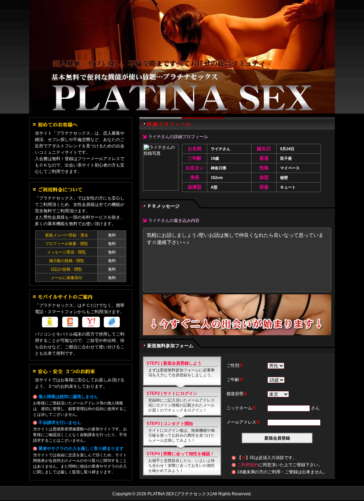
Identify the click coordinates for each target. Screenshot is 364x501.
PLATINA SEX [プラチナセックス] (182, 57)
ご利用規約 (247, 464)
